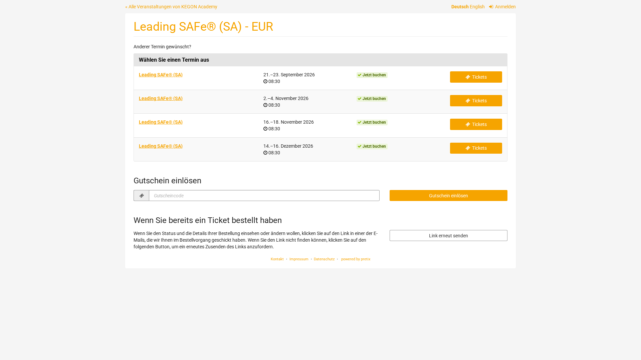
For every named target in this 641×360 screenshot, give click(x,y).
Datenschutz (324, 259)
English (477, 6)
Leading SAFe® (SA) (161, 74)
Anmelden (505, 6)
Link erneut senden (448, 235)
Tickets (479, 77)
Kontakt (277, 259)
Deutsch (460, 6)
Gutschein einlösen (448, 195)
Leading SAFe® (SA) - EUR (203, 26)
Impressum (298, 259)
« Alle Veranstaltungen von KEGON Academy (171, 6)
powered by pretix (355, 259)
